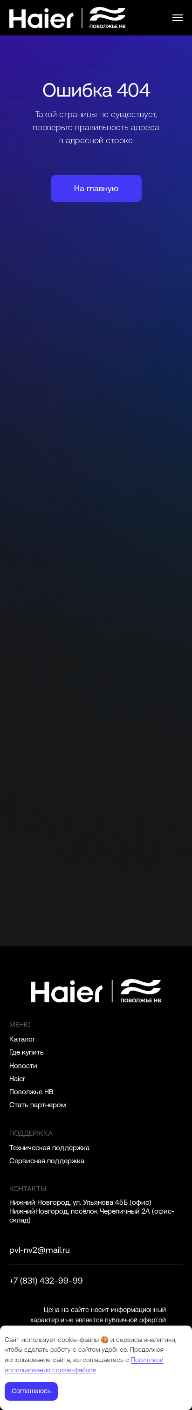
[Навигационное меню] (177, 17)
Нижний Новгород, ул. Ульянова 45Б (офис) (80, 1202)
